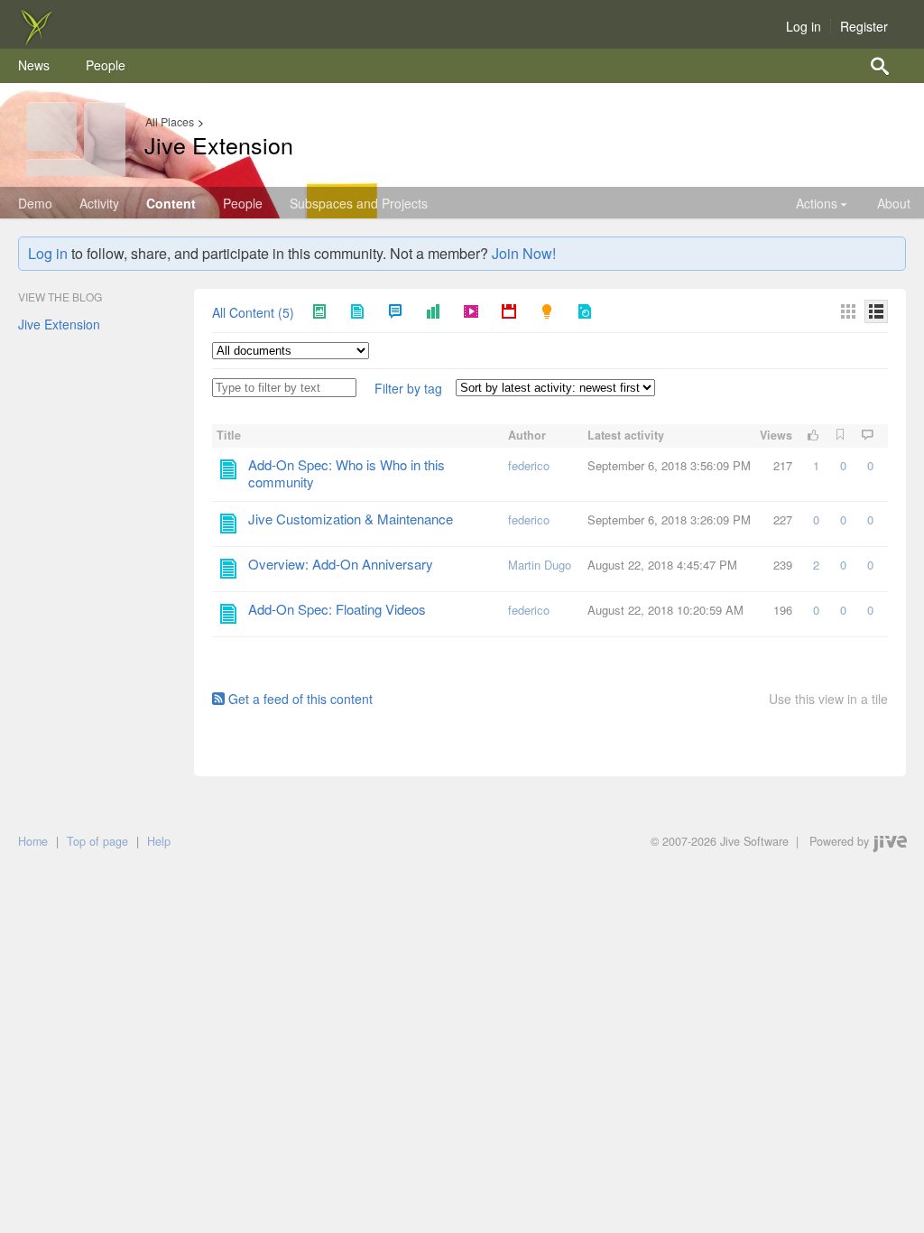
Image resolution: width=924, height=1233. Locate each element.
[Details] (876, 311)
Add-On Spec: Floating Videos (337, 608)
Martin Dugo (539, 565)
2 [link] (816, 564)
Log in (803, 26)
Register (864, 26)
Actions (816, 203)
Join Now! (524, 253)
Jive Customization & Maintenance (350, 518)
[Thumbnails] (848, 311)
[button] (408, 389)
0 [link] (843, 465)
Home (33, 841)
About (893, 203)
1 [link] (816, 465)
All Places (169, 122)
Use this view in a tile (828, 699)
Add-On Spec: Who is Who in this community (346, 473)
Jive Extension (218, 144)
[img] (36, 40)
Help (159, 841)
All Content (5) (253, 313)
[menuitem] (34, 66)
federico (529, 466)
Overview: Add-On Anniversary (340, 563)
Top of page (97, 841)
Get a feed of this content (300, 699)
